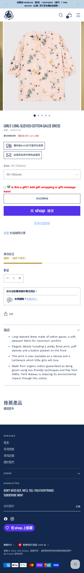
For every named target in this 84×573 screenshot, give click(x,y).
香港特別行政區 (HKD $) (34, 545)
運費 (6, 233)
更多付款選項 (42, 223)
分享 (11, 314)
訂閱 (78, 506)
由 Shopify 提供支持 (13, 554)
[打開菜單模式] (78, 15)
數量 (6, 270)
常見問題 (9, 449)
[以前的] (6, 4)
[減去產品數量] (7, 278)
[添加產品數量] (19, 278)
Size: (14, 165)
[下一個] (77, 4)
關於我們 (9, 462)
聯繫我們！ (33, 299)
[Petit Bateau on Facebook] (6, 519)
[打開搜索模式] (60, 15)
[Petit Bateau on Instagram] (12, 519)
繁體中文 (8, 545)
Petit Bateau (23, 550)
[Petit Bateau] (9, 15)
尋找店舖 (9, 455)
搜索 (6, 442)
